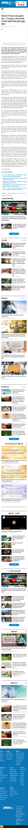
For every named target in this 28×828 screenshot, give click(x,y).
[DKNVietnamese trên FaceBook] (18, 2)
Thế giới (13, 276)
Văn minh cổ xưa (3, 777)
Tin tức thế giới (9, 753)
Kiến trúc (1, 773)
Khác (2, 12)
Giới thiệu (18, 819)
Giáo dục (12, 768)
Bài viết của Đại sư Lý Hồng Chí (14, 444)
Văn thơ (1, 779)
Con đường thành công (14, 775)
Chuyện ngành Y (3, 793)
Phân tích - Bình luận (10, 755)
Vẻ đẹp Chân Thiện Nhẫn (6, 318)
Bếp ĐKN (22, 773)
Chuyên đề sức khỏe (4, 792)
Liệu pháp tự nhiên (3, 797)
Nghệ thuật (18, 764)
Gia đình (21, 771)
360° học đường (13, 781)
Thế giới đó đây (9, 759)
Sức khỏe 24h (2, 799)
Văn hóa (13, 435)
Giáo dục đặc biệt (13, 771)
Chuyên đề (18, 762)
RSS (22, 819)
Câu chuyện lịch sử (15, 256)
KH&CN (11, 788)
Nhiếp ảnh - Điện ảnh (4, 775)
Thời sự (1, 751)
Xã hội (1, 757)
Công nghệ (12, 790)
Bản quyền (18, 824)
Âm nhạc (1, 769)
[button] (26, 233)
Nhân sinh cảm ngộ (19, 755)
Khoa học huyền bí (13, 792)
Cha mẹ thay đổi (13, 777)
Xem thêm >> (24, 240)
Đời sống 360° (23, 769)
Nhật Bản (4, 195)
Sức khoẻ (22, 785)
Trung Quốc (9, 195)
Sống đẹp (22, 775)
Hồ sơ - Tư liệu (9, 757)
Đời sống (14, 283)
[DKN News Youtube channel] (19, 5)
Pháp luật (2, 759)
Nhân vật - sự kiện (4, 532)
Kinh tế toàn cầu (21, 193)
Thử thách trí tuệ (13, 769)
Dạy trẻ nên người (13, 779)
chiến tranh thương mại (12, 193)
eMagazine (14, 632)
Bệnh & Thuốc (2, 790)
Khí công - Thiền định (4, 795)
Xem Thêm (14, 233)
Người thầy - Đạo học (13, 773)
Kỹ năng (21, 779)
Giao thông (2, 761)
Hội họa (1, 771)
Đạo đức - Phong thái (20, 753)
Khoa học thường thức (14, 793)
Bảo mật (18, 822)
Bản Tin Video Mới (15, 571)
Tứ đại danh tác (19, 761)
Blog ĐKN (14, 266)
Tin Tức (2, 593)
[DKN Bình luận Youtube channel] (21, 5)
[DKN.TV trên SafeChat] (16, 2)
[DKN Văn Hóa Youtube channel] (23, 5)
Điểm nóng (2, 755)
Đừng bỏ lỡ (14, 683)
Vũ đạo (1, 781)
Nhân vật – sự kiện (14, 513)
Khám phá (14, 249)
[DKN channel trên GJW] (22, 2)
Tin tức (11, 795)
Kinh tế (1, 753)
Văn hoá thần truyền (16, 404)
